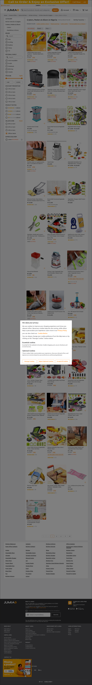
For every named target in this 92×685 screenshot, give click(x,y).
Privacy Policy (62, 330)
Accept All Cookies (62, 361)
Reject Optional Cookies (46, 361)
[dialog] (46, 342)
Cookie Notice (42, 333)
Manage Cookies (29, 361)
